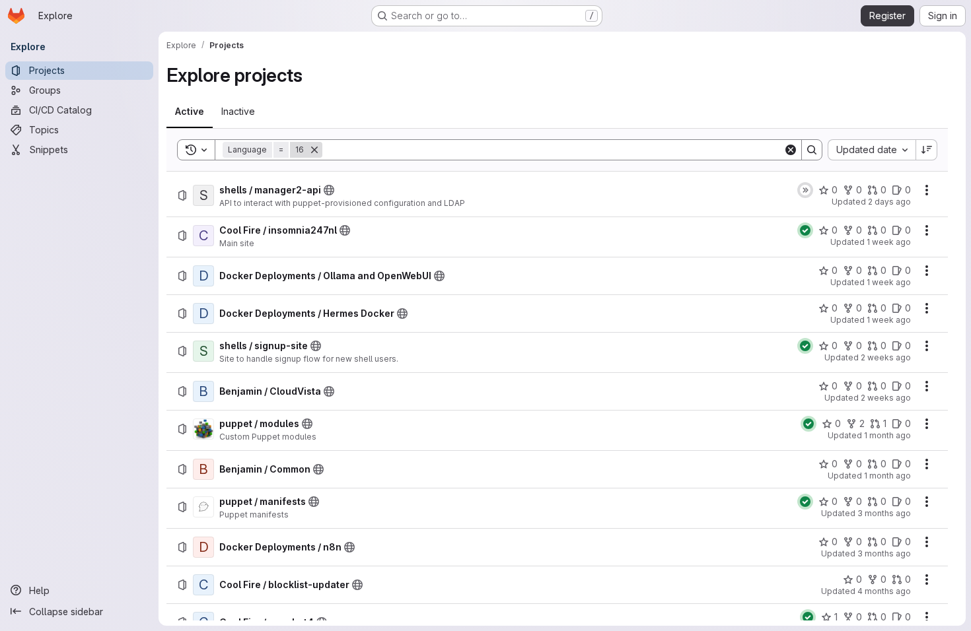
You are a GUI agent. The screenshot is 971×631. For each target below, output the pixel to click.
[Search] (811, 149)
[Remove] (314, 150)
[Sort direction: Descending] (926, 149)
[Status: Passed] (805, 230)
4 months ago (884, 591)
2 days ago (889, 202)
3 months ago (884, 513)
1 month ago (887, 435)
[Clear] (791, 150)
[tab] (189, 111)
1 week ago (889, 242)
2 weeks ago (886, 357)
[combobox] (872, 149)
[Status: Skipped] (805, 190)
